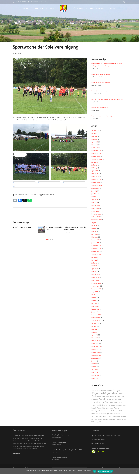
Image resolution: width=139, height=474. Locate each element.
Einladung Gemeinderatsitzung (100, 82)
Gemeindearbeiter (115, 399)
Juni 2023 (94, 228)
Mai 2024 (94, 197)
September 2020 (96, 320)
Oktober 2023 (95, 217)
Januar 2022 (95, 277)
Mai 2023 (94, 231)
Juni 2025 (94, 165)
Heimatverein (105, 405)
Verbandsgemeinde (110, 419)
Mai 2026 (94, 139)
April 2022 (94, 268)
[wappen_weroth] (63, 8)
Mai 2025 (94, 168)
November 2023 (96, 214)
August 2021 (95, 292)
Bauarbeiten (102, 391)
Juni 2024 (94, 194)
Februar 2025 (95, 174)
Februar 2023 (95, 240)
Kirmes (116, 408)
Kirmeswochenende (54, 227)
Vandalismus (101, 419)
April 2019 (94, 369)
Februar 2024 (95, 205)
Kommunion (107, 411)
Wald (97, 422)
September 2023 (96, 220)
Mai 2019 (94, 366)
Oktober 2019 (95, 352)
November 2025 (96, 153)
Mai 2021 (94, 300)
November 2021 (96, 283)
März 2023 (94, 237)
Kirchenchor (110, 408)
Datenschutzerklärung (105, 471)
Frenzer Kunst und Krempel (99, 107)
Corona (120, 393)
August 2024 (95, 188)
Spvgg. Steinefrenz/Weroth (46, 195)
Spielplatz (110, 413)
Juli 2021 (93, 294)
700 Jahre (94, 390)
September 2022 (96, 254)
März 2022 (94, 271)
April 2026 (94, 142)
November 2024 (96, 179)
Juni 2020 (94, 329)
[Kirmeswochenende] (41, 229)
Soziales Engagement (101, 414)
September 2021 (96, 289)
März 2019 (94, 372)
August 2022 (95, 257)
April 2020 (94, 335)
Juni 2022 (94, 263)
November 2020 (96, 315)
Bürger (116, 390)
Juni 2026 (94, 136)
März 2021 (94, 306)
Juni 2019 (94, 364)
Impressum (122, 468)
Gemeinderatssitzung (114, 402)
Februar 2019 (95, 375)
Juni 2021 (94, 297)
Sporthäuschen (116, 414)
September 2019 (96, 355)
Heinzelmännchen (114, 405)
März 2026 (94, 145)
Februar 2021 (95, 309)
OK (95, 471)
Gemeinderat (97, 402)
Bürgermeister (110, 393)
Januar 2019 (95, 378)
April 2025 (94, 171)
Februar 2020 (95, 341)
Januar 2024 (95, 208)
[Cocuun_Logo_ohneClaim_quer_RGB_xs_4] (101, 451)
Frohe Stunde (119, 396)
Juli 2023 (94, 225)
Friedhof (112, 397)
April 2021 (94, 303)
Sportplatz (18, 195)
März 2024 (94, 202)
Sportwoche (33, 195)
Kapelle (93, 408)
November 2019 (96, 349)
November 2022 (96, 248)
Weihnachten (103, 422)
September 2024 (96, 185)
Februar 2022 (95, 274)
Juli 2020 (94, 326)
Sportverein (25, 195)
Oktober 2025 (95, 156)
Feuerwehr (105, 396)
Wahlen (93, 422)
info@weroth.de (99, 443)
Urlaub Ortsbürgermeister (99, 91)
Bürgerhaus (97, 393)
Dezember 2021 (96, 280)
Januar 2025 (95, 176)
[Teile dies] (20, 200)
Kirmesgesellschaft (97, 411)
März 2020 (94, 338)
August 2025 (95, 162)
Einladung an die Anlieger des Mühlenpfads (75, 228)
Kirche (104, 408)
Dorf (93, 396)
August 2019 (95, 358)
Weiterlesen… (17, 453)
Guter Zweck (95, 405)
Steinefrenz (94, 419)
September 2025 (96, 159)
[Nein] (137, 471)
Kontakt (114, 468)
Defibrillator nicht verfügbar (100, 74)
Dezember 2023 (96, 211)
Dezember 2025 (96, 150)
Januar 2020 (95, 343)
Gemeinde (103, 399)
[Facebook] (124, 2)
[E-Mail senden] (15, 200)
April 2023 (94, 234)
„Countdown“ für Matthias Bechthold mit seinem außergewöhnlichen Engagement (107, 64)
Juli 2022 (94, 260)
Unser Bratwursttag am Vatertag (101, 116)
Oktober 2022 (95, 251)
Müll (112, 410)
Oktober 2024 (95, 182)
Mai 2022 (94, 266)
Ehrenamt (98, 397)
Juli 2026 (94, 133)
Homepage (122, 405)
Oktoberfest (116, 411)
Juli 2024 (94, 191)
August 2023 (95, 222)
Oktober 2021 (95, 286)
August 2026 (95, 130)
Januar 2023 (95, 243)
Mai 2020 (94, 332)
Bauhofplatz (109, 391)
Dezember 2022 (96, 245)
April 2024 (94, 199)
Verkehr (124, 419)
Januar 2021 (95, 312)
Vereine (118, 419)
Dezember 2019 (96, 346)
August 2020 (95, 323)
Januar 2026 (95, 148)
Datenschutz (106, 468)
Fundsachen (94, 399)
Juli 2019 (93, 361)
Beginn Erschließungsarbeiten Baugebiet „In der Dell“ (107, 99)
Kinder (99, 408)
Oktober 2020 (95, 317)
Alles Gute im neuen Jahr (22, 227)
